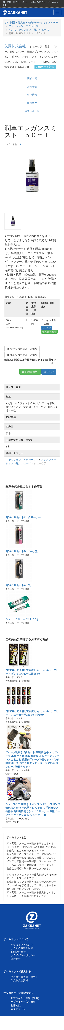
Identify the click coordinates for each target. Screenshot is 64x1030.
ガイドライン (18, 1008)
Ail (21, 144)
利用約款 (16, 1005)
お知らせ (32, 86)
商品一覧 (32, 78)
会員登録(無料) (49, 331)
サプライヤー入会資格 (23, 1001)
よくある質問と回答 (22, 948)
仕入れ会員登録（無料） (24, 976)
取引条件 (32, 102)
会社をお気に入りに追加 (23, 348)
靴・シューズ (41, 29)
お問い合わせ (32, 111)
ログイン (46, 327)
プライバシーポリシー (23, 955)
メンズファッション (20, 29)
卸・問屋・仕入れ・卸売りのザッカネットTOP (31, 22)
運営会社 (16, 958)
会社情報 (32, 94)
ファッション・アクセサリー (25, 26)
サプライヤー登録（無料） (26, 998)
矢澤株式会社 (15, 46)
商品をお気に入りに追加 (23, 354)
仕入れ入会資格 (19, 980)
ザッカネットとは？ (22, 944)
